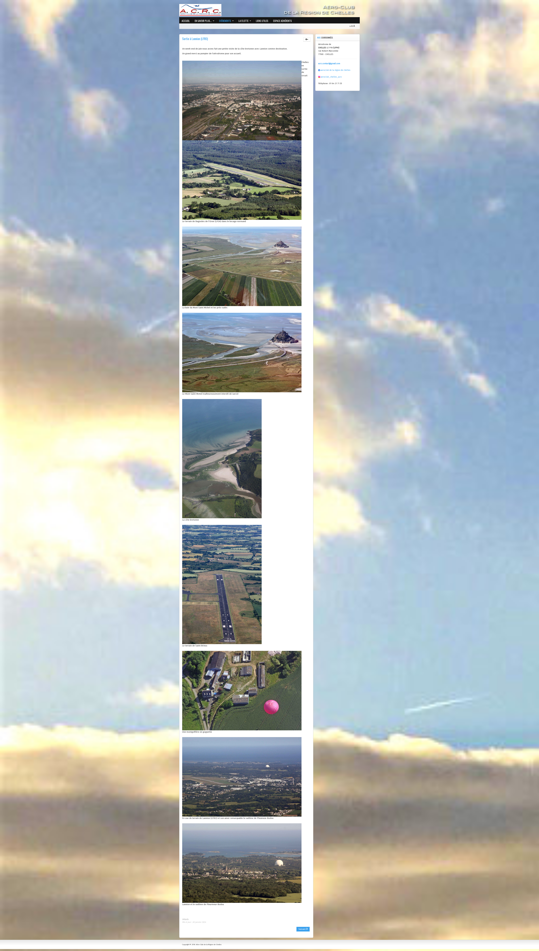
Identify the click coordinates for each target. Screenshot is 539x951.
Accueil (186, 21)
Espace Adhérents (282, 21)
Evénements (225, 21)
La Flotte (243, 21)
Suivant (302, 929)
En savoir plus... (203, 21)
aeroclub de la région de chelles (335, 70)
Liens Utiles (262, 21)
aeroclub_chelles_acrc (331, 77)
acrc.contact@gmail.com (329, 63)
